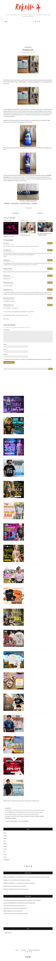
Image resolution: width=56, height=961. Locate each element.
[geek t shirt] (13, 425)
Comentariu (6, 329)
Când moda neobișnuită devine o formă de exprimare (14, 905)
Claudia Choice (6, 282)
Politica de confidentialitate (34, 950)
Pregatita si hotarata (8, 236)
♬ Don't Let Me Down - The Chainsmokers (17, 821)
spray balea (34, 203)
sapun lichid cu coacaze (25, 203)
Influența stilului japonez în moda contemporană (12, 910)
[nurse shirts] (13, 680)
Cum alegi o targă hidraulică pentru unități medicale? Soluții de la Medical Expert (19, 902)
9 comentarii (32, 52)
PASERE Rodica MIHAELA (8, 877)
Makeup (5, 846)
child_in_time (6, 268)
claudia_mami (6, 289)
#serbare (27, 816)
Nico (4, 243)
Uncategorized (28, 47)
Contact (17, 950)
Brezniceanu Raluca (7, 886)
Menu (5, 21)
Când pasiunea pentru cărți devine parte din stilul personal (14, 908)
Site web (5, 354)
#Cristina (36, 816)
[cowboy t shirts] (13, 638)
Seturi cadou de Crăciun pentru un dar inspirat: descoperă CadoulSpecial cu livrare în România (22, 900)
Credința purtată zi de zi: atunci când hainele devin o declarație (15, 913)
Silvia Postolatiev (7, 304)
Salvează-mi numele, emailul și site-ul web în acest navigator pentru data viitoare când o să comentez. (28, 359)
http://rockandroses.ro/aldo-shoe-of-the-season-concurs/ (15, 315)
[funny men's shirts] (13, 468)
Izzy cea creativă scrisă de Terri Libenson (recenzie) (20, 880)
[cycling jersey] (13, 617)
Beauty (4, 833)
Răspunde (50, 243)
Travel (4, 857)
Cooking (5, 835)
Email (5, 349)
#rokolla (13, 818)
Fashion (4, 838)
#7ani (31, 816)
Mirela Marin (5, 880)
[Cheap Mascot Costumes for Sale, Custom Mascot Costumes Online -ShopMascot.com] (21, 800)
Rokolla (28, 957)
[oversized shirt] (13, 489)
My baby (5, 849)
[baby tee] (13, 574)
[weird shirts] (13, 531)
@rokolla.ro (8, 808)
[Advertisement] (28, 34)
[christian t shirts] (13, 787)
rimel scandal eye (15, 203)
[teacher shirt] (13, 510)
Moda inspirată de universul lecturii (19, 886)
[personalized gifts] (13, 766)
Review (4, 854)
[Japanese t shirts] (13, 744)
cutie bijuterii (7, 203)
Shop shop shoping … (25, 235)
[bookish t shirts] (13, 553)
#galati (42, 816)
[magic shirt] (13, 404)
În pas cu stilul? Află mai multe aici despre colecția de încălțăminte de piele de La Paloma (32, 877)
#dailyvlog (8, 818)
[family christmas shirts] (13, 595)
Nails (4, 851)
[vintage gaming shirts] (13, 723)
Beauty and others (7, 297)
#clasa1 (22, 816)
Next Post (40, 213)
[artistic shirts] (13, 446)
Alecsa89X (5, 250)
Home (4, 841)
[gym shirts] (13, 702)
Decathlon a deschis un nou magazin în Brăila (44, 234)
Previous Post (16, 213)
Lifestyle (5, 843)
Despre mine (23, 950)
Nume (5, 344)
